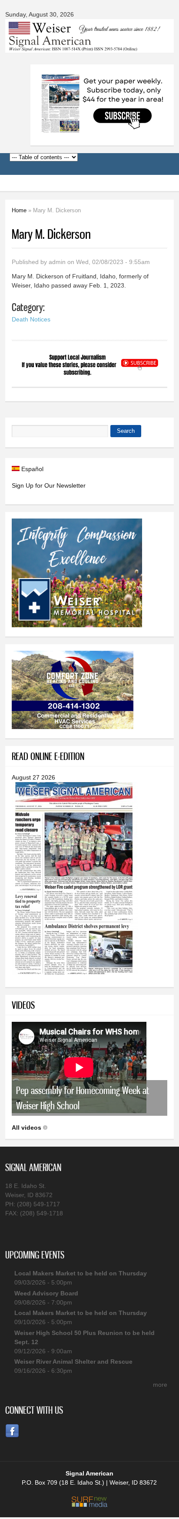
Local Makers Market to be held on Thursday (80, 1273)
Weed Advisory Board (46, 1293)
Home (19, 210)
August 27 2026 (33, 777)
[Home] (89, 47)
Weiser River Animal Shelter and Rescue (73, 1361)
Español (31, 468)
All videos (26, 1127)
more (160, 1384)
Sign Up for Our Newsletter (49, 485)
